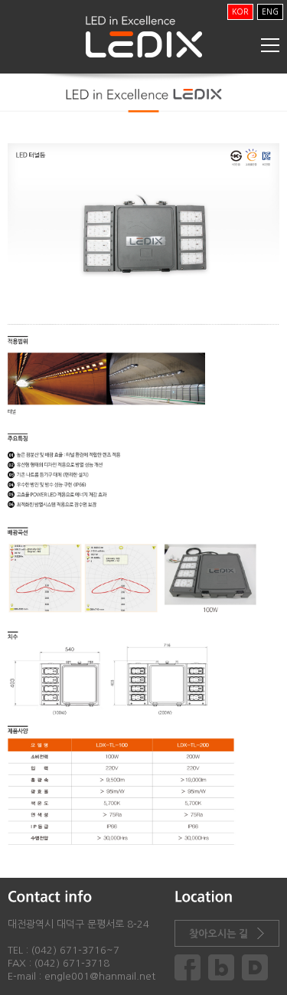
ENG (270, 11)
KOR (240, 11)
